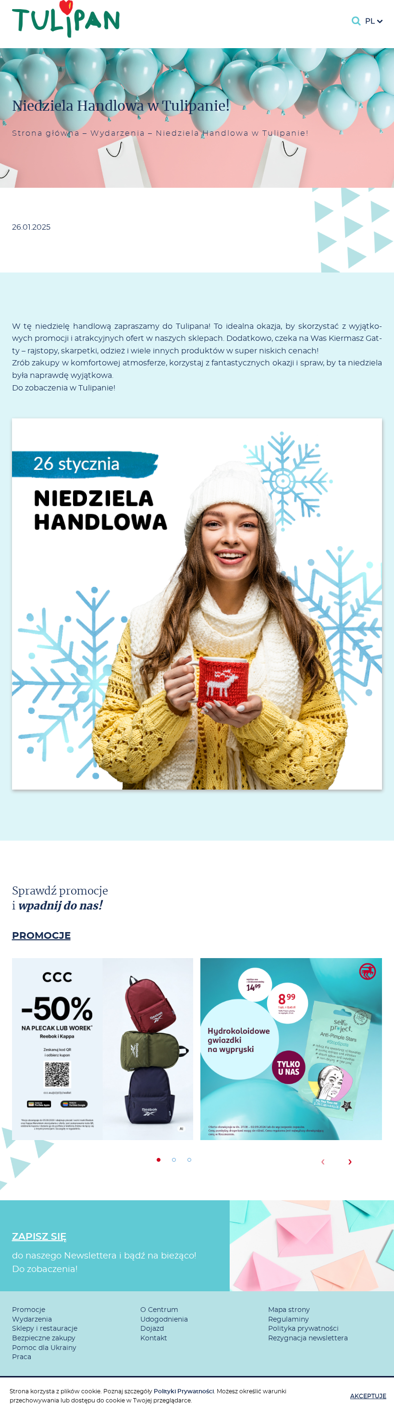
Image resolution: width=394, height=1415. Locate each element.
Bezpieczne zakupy (43, 1338)
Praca (21, 1357)
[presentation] (322, 1161)
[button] (158, 1160)
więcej (103, 1084)
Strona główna (46, 133)
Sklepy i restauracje (44, 1328)
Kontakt (153, 1338)
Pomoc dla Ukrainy (44, 1348)
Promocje (28, 1310)
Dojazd (152, 1328)
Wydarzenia (117, 133)
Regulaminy (288, 1319)
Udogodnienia (164, 1319)
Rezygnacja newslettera (308, 1338)
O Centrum (159, 1310)
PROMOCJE (41, 936)
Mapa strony (289, 1310)
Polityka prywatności (303, 1328)
